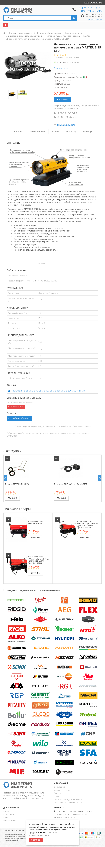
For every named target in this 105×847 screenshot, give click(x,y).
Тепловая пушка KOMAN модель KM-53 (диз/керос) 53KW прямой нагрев (87, 524)
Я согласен (36, 840)
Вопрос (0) (87, 132)
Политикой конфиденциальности (43, 833)
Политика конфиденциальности (68, 799)
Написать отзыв (72, 57)
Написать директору (93, 2)
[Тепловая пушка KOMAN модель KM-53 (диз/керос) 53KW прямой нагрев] (67, 529)
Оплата (57, 796)
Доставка (58, 793)
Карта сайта (8, 814)
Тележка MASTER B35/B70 (17, 484)
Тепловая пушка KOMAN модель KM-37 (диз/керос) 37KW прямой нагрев (38, 559)
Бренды (6, 817)
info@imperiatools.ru (66, 817)
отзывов (58, 57)
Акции (6, 811)
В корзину (35, 537)
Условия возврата (62, 790)
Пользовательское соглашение (68, 802)
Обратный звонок (95, 20)
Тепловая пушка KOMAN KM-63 (35, 522)
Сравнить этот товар (66, 124)
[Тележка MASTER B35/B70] (17, 468)
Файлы (55, 132)
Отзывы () (71, 132)
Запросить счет (61, 68)
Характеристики (37, 132)
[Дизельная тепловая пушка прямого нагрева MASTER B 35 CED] (13, 94)
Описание (18, 132)
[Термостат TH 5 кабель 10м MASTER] (71, 468)
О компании (59, 787)
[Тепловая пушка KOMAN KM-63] (18, 529)
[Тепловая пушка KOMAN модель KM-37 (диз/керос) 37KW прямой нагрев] (18, 564)
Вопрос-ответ (9, 820)
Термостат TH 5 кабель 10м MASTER (70, 484)
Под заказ (63, 99)
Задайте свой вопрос (20, 418)
